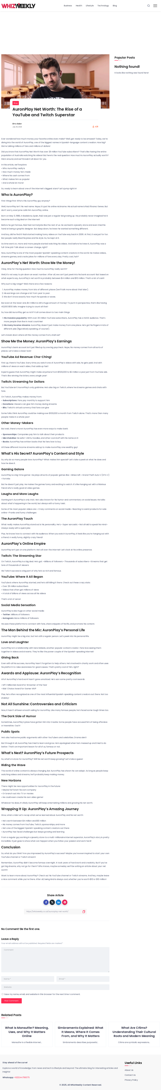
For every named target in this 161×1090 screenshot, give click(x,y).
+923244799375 (21, 1077)
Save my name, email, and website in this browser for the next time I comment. (42, 994)
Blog (16, 103)
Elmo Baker (17, 123)
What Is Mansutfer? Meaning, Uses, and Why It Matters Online (27, 1032)
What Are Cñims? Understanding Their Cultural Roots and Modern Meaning (134, 1032)
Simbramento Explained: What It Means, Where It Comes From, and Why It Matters (80, 1032)
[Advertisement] (80, 30)
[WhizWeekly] (18, 5)
